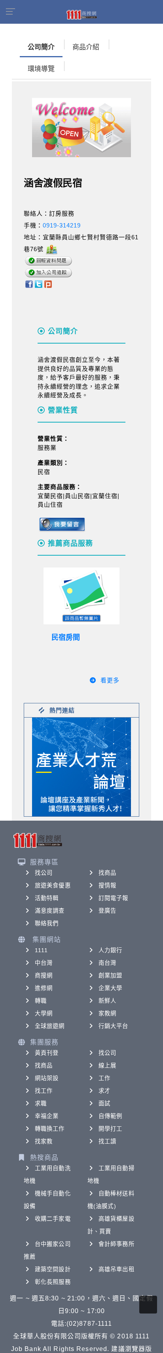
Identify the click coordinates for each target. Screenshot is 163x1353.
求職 (41, 1103)
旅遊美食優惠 (53, 885)
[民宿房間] (81, 596)
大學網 (44, 1013)
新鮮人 (107, 1001)
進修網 (44, 988)
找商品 (107, 873)
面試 (104, 1103)
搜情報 (107, 885)
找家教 (44, 1141)
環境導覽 (41, 69)
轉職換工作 (50, 1129)
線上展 (107, 1065)
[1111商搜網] (81, 14)
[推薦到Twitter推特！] (39, 283)
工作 (104, 1078)
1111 (41, 950)
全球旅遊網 (50, 1026)
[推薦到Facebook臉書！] (29, 283)
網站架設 (47, 1078)
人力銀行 (110, 950)
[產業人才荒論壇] (81, 766)
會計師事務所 (117, 1244)
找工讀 (107, 1141)
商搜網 (44, 975)
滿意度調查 (50, 911)
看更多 (109, 680)
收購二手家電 (53, 1219)
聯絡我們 (47, 923)
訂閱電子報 (114, 898)
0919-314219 (62, 225)
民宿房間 (65, 637)
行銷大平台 (114, 1026)
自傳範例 (110, 1116)
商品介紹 (85, 47)
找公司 (44, 873)
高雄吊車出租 (117, 1269)
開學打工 (110, 1129)
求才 (104, 1091)
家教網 (107, 1013)
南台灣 (107, 963)
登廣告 (107, 911)
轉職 (41, 1001)
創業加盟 (110, 975)
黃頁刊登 (47, 1053)
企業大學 (110, 988)
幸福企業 (47, 1116)
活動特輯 (47, 898)
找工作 (44, 1091)
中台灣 (44, 963)
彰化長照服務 (53, 1282)
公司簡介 (41, 47)
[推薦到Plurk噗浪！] (48, 283)
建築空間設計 (53, 1269)
